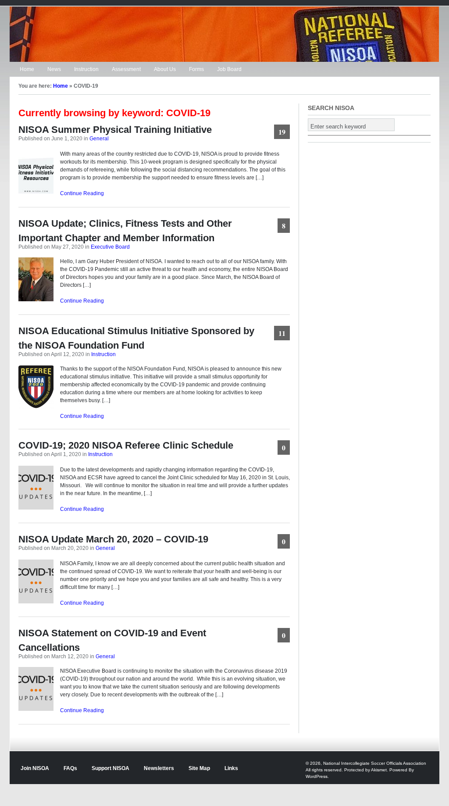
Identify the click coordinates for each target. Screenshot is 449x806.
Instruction (86, 69)
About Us (165, 69)
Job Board (229, 69)
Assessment (126, 69)
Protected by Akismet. (366, 769)
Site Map (199, 768)
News (54, 69)
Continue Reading (82, 193)
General (99, 139)
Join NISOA (35, 768)
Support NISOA (110, 768)
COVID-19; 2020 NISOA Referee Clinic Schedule (125, 445)
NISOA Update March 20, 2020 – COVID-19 (113, 539)
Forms (196, 69)
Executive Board (110, 247)
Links (231, 768)
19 (281, 132)
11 (281, 333)
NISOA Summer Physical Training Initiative (115, 129)
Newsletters (159, 768)
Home (27, 69)
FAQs (70, 768)
